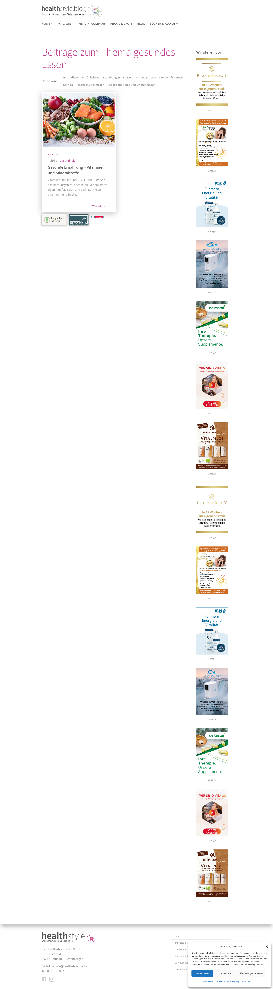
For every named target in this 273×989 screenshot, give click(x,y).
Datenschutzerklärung (229, 981)
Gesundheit (70, 77)
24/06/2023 (53, 154)
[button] (266, 946)
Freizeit (128, 77)
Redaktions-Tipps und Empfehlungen (131, 85)
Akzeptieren (202, 973)
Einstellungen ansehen (251, 973)
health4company (92, 23)
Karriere (68, 85)
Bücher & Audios (163, 23)
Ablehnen (226, 973)
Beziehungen (111, 77)
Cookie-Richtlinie (210, 981)
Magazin (64, 23)
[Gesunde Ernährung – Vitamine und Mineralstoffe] (79, 120)
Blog (141, 23)
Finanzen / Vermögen (90, 85)
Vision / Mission (146, 77)
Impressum (245, 981)
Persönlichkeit (90, 77)
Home (46, 23)
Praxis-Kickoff (121, 23)
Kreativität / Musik (171, 77)
